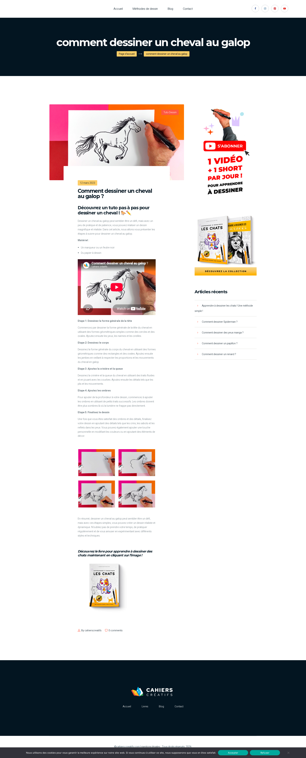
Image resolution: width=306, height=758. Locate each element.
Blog (170, 9)
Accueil (118, 9)
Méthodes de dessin (145, 9)
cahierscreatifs (93, 630)
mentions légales (150, 747)
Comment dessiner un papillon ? (219, 343)
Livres (145, 706)
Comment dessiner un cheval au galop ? (115, 194)
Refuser (265, 752)
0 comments (116, 630)
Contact (188, 9)
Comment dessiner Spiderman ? (219, 322)
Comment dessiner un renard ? (219, 354)
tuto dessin (170, 112)
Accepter (233, 752)
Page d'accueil (127, 54)
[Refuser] (288, 752)
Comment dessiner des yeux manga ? (222, 333)
